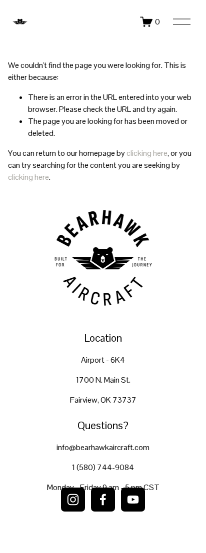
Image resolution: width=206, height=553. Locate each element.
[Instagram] (73, 500)
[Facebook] (103, 500)
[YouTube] (133, 500)
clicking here (147, 153)
